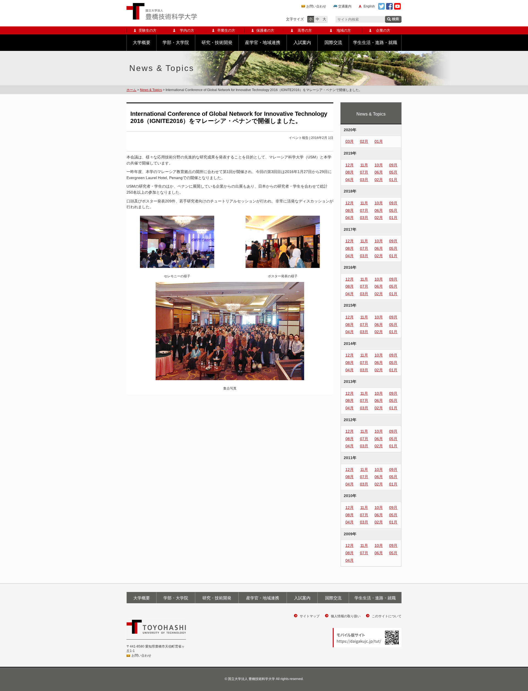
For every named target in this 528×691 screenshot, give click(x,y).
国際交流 (333, 42)
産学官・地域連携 (262, 42)
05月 (393, 172)
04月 (349, 179)
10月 (379, 165)
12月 (349, 165)
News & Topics (151, 90)
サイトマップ (310, 616)
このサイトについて (387, 616)
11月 (364, 165)
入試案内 (302, 42)
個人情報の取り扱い (346, 616)
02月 (364, 141)
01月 (379, 141)
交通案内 (344, 6)
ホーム (131, 90)
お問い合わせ (316, 6)
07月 (364, 172)
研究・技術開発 (217, 42)
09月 (393, 165)
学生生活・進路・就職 (375, 42)
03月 (349, 141)
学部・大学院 (176, 42)
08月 (349, 172)
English (369, 6)
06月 (379, 172)
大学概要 (141, 42)
